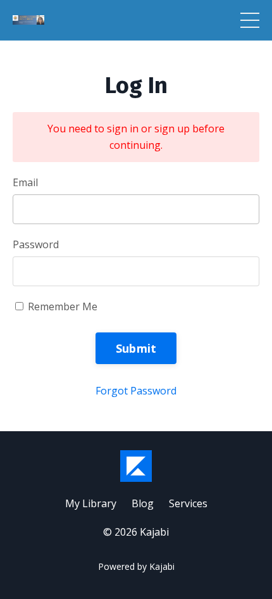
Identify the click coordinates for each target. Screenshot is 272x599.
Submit (136, 348)
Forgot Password (136, 391)
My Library (90, 503)
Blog (143, 503)
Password (36, 244)
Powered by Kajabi (136, 566)
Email (25, 182)
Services (188, 503)
